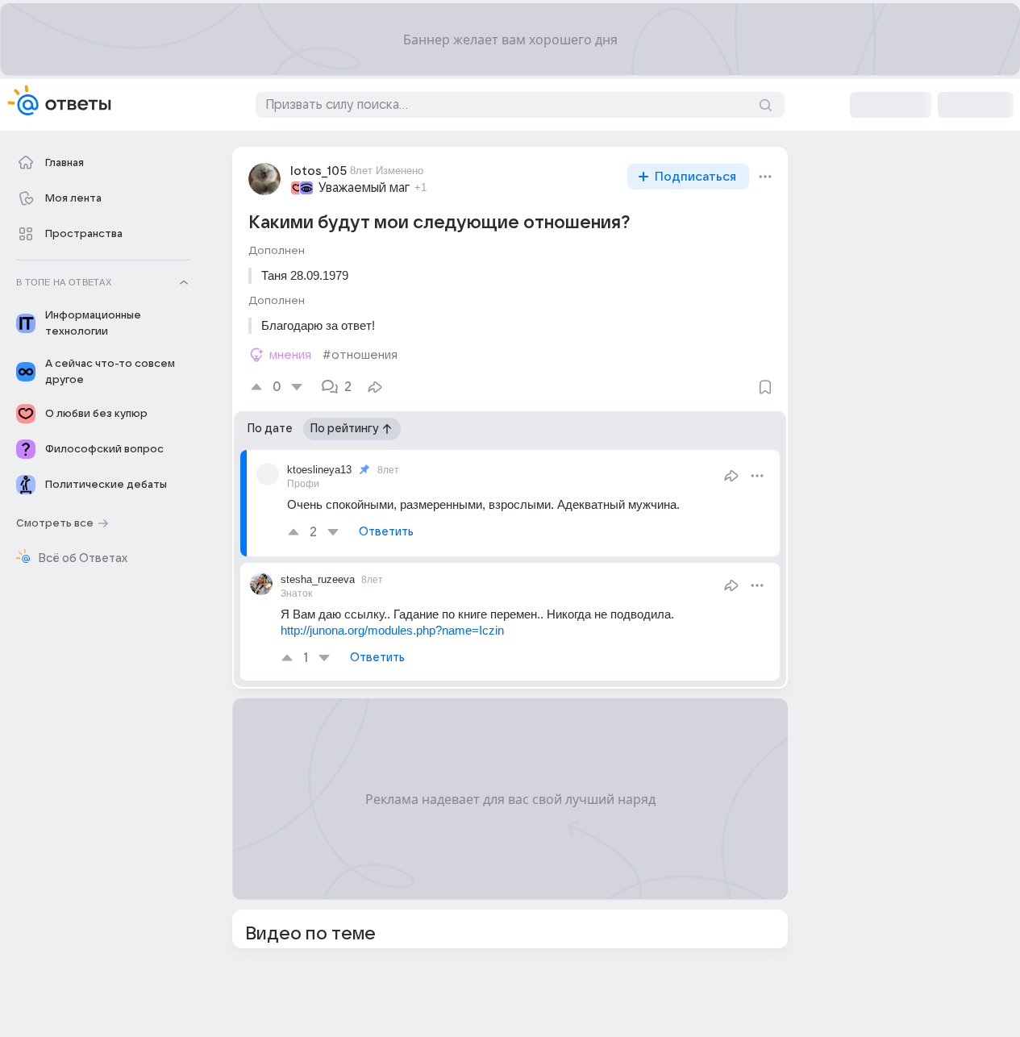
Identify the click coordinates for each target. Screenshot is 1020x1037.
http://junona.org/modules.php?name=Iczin (392, 630)
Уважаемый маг (364, 188)
